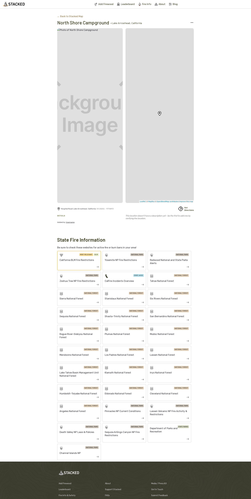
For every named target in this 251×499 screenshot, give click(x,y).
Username (70, 222)
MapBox (151, 202)
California (136, 23)
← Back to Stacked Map (70, 16)
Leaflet (142, 202)
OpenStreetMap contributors (168, 202)
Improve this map (186, 202)
